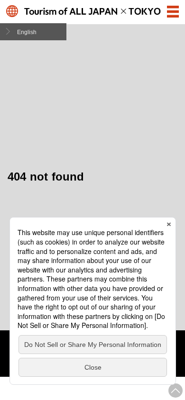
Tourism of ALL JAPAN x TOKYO (92, 11)
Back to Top (175, 390)
